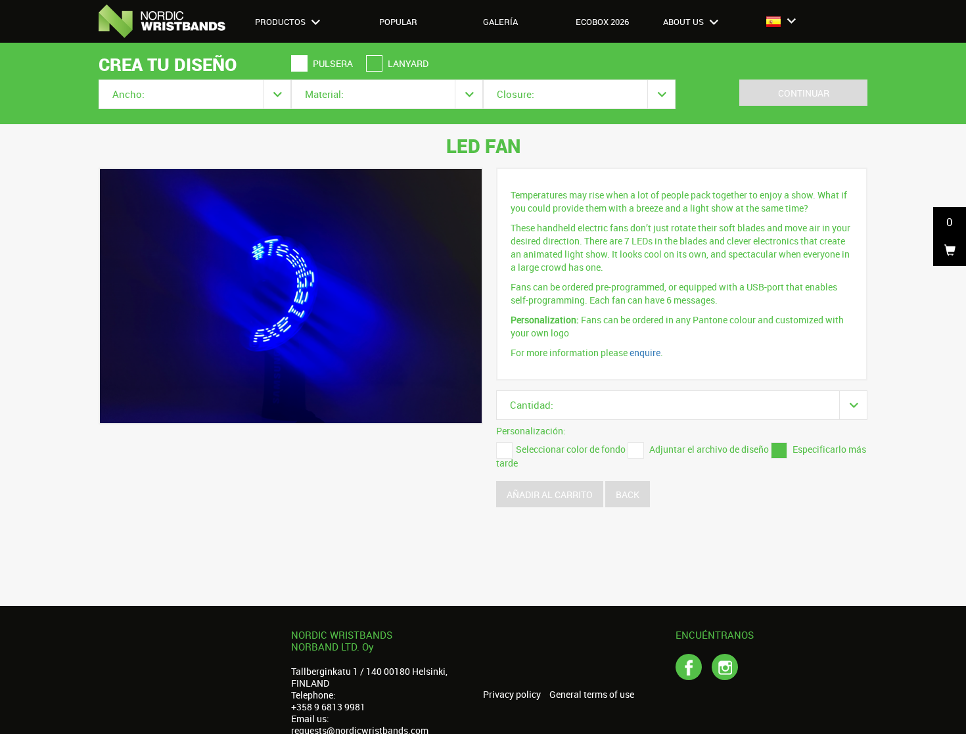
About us (684, 22)
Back (627, 494)
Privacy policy (512, 694)
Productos (281, 22)
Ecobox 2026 (602, 22)
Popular (398, 22)
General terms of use (591, 694)
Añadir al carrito (550, 494)
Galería (500, 22)
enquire (645, 352)
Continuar (803, 93)
